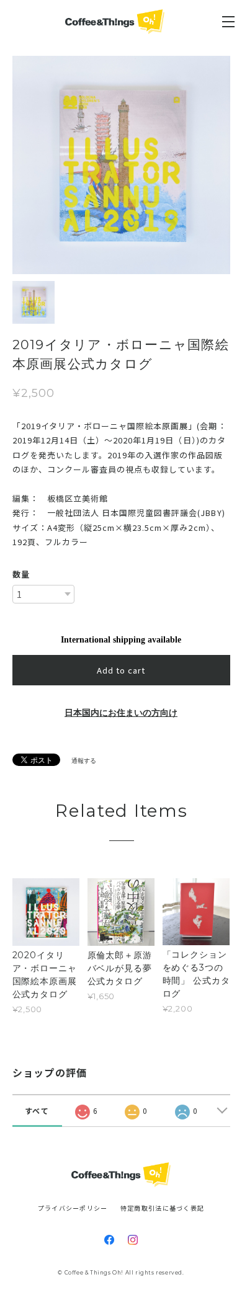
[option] (121, 165)
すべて (37, 1110)
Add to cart (121, 670)
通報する (83, 760)
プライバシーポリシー (73, 1208)
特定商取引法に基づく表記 (162, 1208)
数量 (21, 574)
